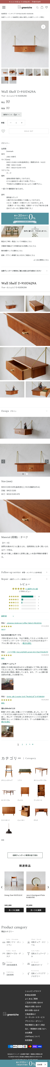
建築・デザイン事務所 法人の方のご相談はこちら (18, 255)
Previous (3, 461)
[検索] (37, 7)
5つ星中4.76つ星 (32, 589)
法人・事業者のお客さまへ (36, 1028)
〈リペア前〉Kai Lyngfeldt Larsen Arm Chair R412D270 (27, 652)
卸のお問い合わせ (32, 1010)
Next (47, 461)
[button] (14, 596)
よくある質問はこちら (41, 260)
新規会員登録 (30, 995)
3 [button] (26, 744)
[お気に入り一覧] (46, 7)
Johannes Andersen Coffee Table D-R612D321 (24, 623)
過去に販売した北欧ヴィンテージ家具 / (31, 17)
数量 (2, 123)
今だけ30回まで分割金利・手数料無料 (25, 2)
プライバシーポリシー (34, 1021)
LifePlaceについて (32, 1036)
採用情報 (28, 1040)
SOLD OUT (28, 131)
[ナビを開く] (3, 7)
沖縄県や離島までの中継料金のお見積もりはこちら (18, 246)
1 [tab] (23, 474)
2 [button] (22, 744)
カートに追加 (14, 910)
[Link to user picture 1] (7, 684)
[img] (6, 626)
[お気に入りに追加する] (3, 131)
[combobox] (41, 1064)
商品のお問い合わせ (33, 1006)
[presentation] (2, 887)
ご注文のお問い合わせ (34, 1002)
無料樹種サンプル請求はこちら (11, 250)
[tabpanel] (25, 461)
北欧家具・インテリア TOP (9, 14)
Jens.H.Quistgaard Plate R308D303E (35, 896)
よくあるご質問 (31, 998)
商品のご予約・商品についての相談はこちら (16, 241)
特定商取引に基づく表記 (35, 1025)
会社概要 (28, 1032)
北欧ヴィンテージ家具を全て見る (25, 855)
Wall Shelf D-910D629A (26, 14)
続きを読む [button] (27, 643)
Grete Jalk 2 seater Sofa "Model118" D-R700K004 (25, 696)
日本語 (39, 1064)
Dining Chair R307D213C (13, 895)
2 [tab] (27, 474)
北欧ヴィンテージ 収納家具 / (10, 17)
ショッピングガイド (33, 991)
